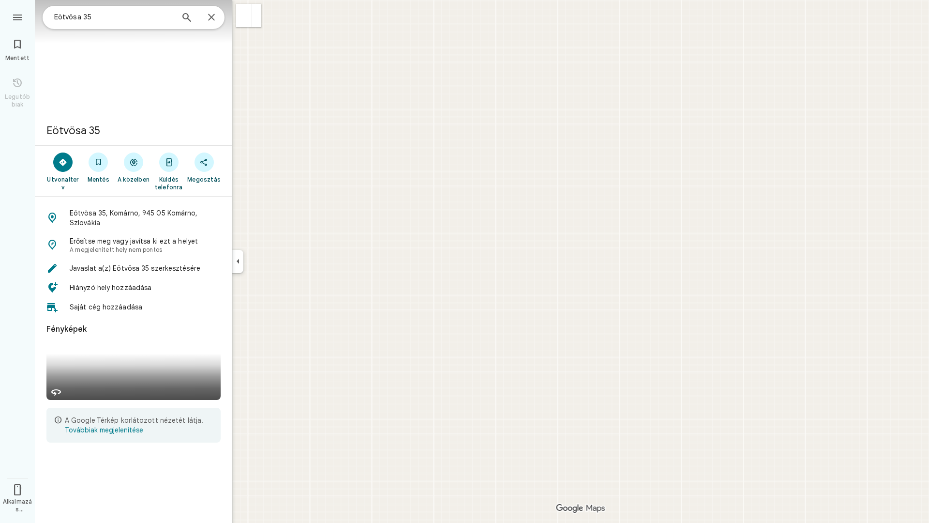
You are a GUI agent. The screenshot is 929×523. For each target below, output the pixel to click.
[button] (244, 15)
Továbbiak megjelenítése (104, 430)
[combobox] (113, 17)
